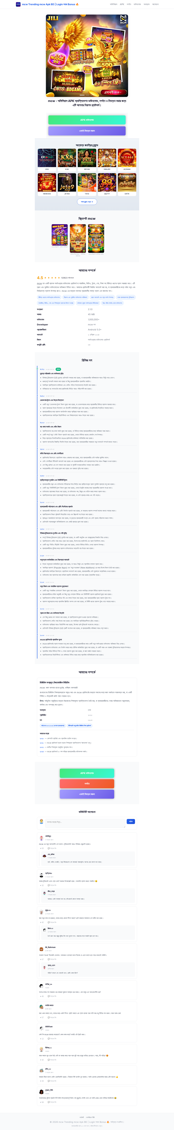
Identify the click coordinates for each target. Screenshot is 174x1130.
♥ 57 (42, 1017)
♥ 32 (42, 885)
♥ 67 (42, 959)
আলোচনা (155, 4)
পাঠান (131, 821)
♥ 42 (42, 922)
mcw (39, 283)
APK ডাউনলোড (87, 119)
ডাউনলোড (137, 4)
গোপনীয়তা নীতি (90, 1117)
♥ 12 (42, 1039)
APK (122, 4)
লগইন (129, 4)
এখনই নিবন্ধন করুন (87, 130)
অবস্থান (147, 4)
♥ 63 (42, 848)
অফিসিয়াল (113, 4)
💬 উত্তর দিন (52, 848)
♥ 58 (42, 1102)
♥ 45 (42, 996)
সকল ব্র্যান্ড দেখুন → (87, 201)
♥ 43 (42, 1081)
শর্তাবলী (82, 1117)
